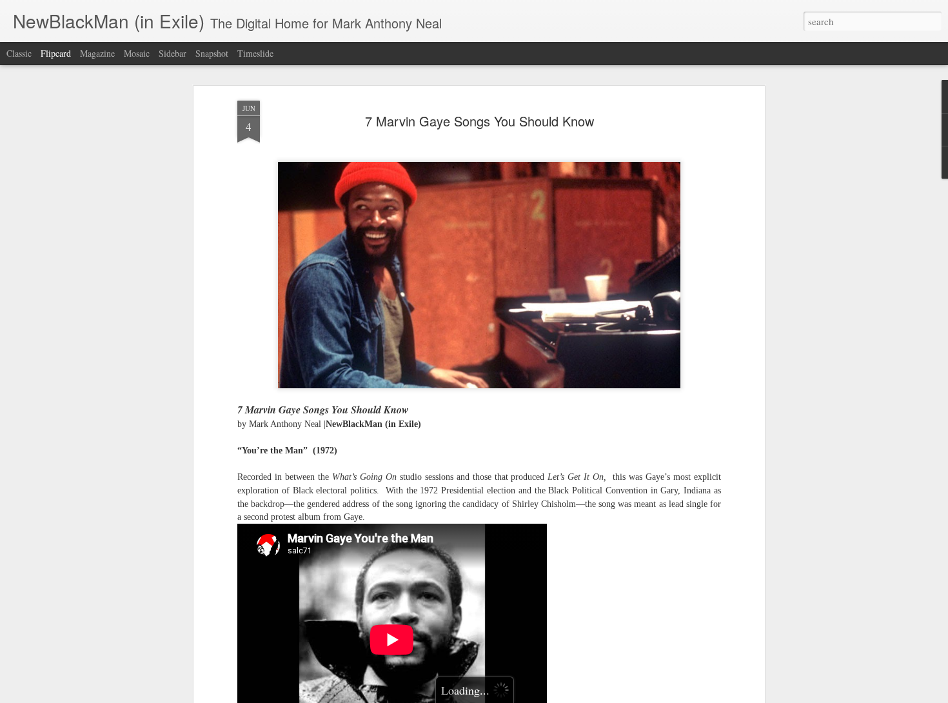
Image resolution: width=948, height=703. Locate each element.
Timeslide (255, 53)
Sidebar (172, 53)
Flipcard (56, 53)
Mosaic (137, 53)
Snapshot (211, 53)
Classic (19, 53)
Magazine (97, 53)
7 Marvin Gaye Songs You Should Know (479, 121)
